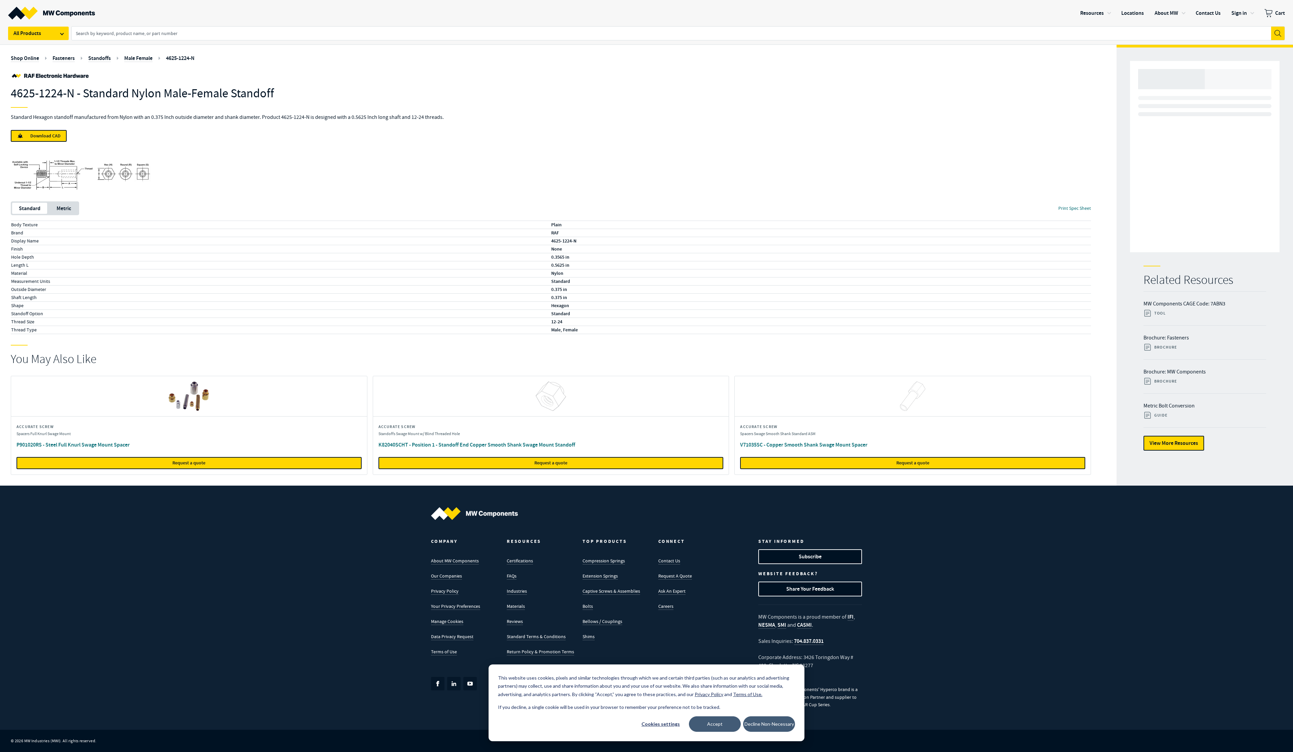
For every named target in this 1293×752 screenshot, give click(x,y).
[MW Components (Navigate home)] (474, 513)
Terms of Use (444, 652)
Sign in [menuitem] (1239, 13)
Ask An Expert (672, 591)
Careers (665, 606)
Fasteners (64, 58)
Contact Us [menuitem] (1208, 13)
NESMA (766, 624)
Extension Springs (600, 576)
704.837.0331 (809, 641)
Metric (64, 208)
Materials (516, 606)
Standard (29, 208)
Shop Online (25, 58)
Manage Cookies (447, 621)
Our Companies (446, 576)
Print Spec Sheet (1074, 208)
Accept (715, 724)
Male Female (138, 58)
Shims (589, 636)
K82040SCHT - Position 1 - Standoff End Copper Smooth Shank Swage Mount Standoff (476, 444)
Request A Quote (675, 576)
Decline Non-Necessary (769, 724)
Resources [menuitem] (1092, 13)
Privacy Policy (445, 591)
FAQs (512, 576)
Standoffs (99, 58)
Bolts (588, 606)
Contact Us (669, 561)
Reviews (515, 621)
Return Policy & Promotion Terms (540, 652)
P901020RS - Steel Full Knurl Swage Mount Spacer (73, 444)
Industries (517, 591)
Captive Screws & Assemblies (611, 591)
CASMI (804, 624)
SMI (781, 624)
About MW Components (455, 561)
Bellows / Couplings (602, 621)
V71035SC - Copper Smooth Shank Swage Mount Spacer (803, 444)
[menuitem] (1274, 13)
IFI (851, 616)
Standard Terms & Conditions (536, 636)
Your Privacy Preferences (455, 606)
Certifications (520, 561)
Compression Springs (604, 561)
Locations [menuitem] (1132, 13)
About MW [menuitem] (1166, 13)
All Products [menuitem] (27, 33)
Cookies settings (660, 724)
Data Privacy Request (452, 636)
